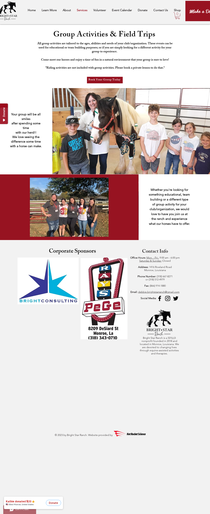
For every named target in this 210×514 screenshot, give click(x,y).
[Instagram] (167, 298)
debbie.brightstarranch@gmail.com (158, 292)
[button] (177, 15)
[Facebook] (159, 298)
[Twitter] (175, 298)
